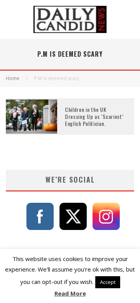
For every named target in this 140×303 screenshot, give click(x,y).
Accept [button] (108, 282)
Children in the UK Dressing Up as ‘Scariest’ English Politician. (94, 116)
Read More (70, 293)
